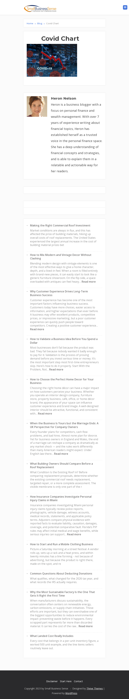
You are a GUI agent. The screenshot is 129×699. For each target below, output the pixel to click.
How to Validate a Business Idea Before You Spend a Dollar (64, 341)
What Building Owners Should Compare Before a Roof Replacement (61, 465)
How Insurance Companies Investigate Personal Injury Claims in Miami (61, 498)
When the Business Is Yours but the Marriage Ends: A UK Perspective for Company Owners (64, 425)
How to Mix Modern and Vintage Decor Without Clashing (60, 256)
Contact (78, 681)
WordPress (71, 693)
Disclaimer (52, 681)
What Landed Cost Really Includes (51, 636)
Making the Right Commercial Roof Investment (60, 225)
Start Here (66, 681)
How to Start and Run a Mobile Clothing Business (61, 544)
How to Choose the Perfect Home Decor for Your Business (62, 381)
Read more (89, 281)
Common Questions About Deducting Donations (61, 573)
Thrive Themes (95, 688)
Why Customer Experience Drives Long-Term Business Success (59, 293)
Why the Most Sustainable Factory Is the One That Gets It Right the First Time (62, 594)
